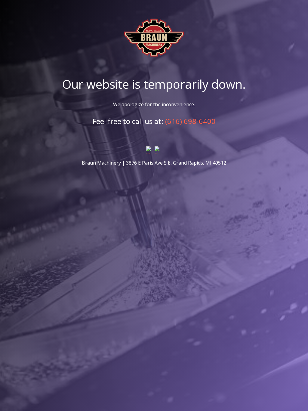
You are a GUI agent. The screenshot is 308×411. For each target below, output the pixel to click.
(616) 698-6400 (190, 121)
